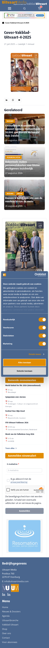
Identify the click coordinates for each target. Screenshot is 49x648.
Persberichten (13, 157)
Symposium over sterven (15, 397)
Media (19, 193)
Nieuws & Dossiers (11, 611)
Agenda (6, 615)
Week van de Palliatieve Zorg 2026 (19, 434)
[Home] (3, 23)
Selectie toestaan (24, 371)
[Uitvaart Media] (24, 3)
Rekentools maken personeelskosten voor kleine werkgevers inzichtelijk (22, 165)
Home (5, 607)
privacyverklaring (19, 482)
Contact (6, 637)
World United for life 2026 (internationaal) (23, 385)
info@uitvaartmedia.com (16, 581)
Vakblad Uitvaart (10, 624)
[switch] (42, 328)
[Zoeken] (24, 8)
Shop (4, 629)
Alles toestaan (24, 362)
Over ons (6, 633)
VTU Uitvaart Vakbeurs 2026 (16, 422)
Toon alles (10, 448)
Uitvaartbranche (10, 620)
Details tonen (35, 354)
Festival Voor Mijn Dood (15, 411)
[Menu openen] (9, 8)
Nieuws (10, 121)
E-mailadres (13, 464)
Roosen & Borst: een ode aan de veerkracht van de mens (23, 199)
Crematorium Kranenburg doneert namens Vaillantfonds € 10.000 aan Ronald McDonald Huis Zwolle (24, 130)
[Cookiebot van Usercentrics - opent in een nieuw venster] (35, 274)
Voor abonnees (9, 642)
